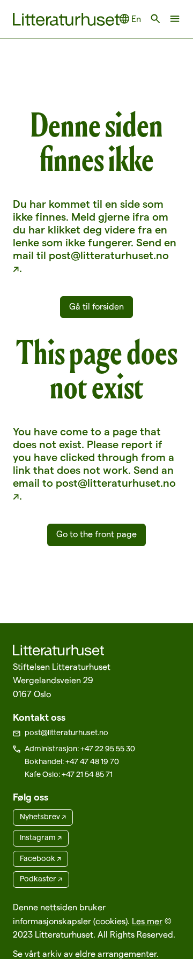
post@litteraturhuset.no (66, 732)
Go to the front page (96, 534)
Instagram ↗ (41, 837)
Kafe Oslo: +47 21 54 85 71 (69, 774)
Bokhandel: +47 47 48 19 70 (72, 761)
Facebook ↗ (40, 858)
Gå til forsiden (96, 306)
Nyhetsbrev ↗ (43, 816)
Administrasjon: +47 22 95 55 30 (80, 748)
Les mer (147, 921)
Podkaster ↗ (41, 878)
